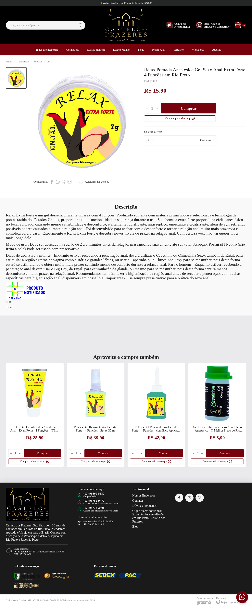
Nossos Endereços (143, 495)
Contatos (137, 500)
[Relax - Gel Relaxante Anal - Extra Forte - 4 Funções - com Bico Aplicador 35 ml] (156, 415)
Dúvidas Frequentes (144, 505)
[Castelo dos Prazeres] (125, 25)
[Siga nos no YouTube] (189, 498)
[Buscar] (80, 25)
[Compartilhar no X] (64, 182)
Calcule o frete (153, 131)
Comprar (188, 108)
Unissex (38, 61)
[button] (16, 78)
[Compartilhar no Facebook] (52, 182)
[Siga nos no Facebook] (179, 498)
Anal (49, 61)
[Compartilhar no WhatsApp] (58, 182)
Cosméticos (23, 61)
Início (9, 61)
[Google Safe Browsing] (26, 585)
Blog (135, 526)
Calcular (205, 140)
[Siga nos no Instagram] (199, 498)
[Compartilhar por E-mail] (69, 182)
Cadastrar (223, 26)
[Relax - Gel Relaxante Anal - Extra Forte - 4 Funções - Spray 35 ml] (95, 415)
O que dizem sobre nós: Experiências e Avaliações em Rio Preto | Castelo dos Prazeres (148, 516)
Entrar (208, 26)
